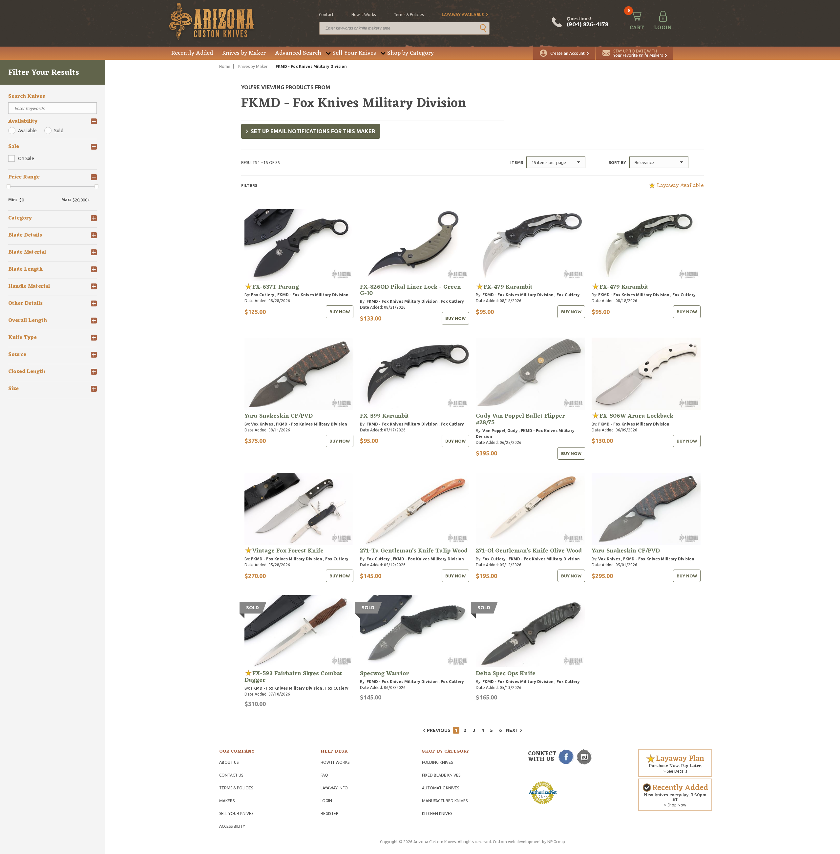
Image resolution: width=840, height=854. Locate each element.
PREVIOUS (439, 730)
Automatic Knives (440, 788)
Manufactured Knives (445, 801)
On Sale (26, 158)
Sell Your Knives (354, 53)
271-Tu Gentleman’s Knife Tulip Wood (414, 551)
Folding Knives (437, 762)
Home (224, 66)
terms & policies (409, 14)
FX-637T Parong (275, 287)
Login (326, 801)
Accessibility (232, 826)
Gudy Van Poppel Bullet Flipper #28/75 (520, 419)
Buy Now (339, 311)
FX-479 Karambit (508, 287)
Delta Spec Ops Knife (506, 673)
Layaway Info (334, 788)
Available (27, 130)
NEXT (512, 730)
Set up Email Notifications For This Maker (313, 131)
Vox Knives (262, 424)
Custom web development (517, 842)
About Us (229, 762)
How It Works (335, 762)
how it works (363, 14)
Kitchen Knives (437, 813)
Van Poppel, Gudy (500, 430)
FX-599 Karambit (384, 416)
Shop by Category (410, 53)
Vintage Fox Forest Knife (288, 551)
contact (326, 14)
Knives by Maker (244, 53)
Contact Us (231, 775)
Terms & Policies (236, 788)
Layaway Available (463, 14)
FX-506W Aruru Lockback (636, 416)
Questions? (587, 22)
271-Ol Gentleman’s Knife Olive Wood (529, 551)
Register (330, 813)
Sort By (617, 162)
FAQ (324, 775)
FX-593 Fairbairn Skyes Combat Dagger (293, 676)
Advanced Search (298, 53)
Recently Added (192, 53)
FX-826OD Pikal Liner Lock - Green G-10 (410, 290)
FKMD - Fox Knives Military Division (312, 295)
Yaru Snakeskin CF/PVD (278, 416)
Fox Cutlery (262, 295)
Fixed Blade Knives (441, 775)
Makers (227, 801)
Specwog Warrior (384, 673)
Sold (58, 130)
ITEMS (516, 162)
